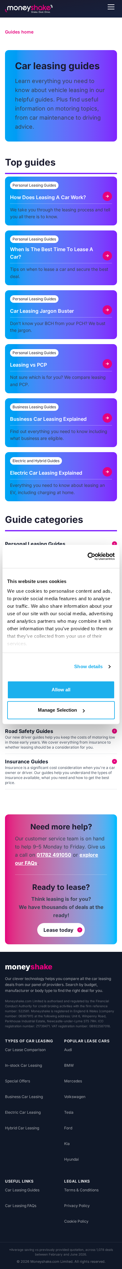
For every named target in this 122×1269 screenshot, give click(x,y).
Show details (88, 666)
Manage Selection (57, 710)
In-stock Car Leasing (23, 1065)
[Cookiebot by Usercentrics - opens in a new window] (88, 556)
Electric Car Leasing (23, 1112)
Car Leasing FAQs (20, 1205)
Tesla (69, 1112)
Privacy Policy (77, 1205)
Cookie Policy (76, 1221)
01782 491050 (54, 855)
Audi (68, 1049)
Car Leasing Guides (22, 1190)
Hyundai (71, 1159)
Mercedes (73, 1081)
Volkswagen (74, 1096)
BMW (69, 1065)
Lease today (58, 930)
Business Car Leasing (24, 1096)
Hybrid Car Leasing (22, 1128)
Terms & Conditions (81, 1190)
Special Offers (17, 1081)
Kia (67, 1143)
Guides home (19, 31)
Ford (68, 1128)
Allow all (61, 689)
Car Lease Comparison (25, 1049)
